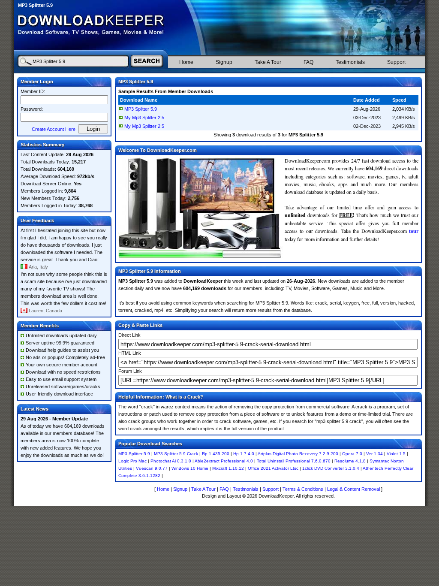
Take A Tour (268, 62)
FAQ (308, 62)
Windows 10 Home (189, 468)
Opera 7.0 (352, 453)
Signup (224, 62)
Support (396, 62)
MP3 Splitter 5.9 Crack (176, 453)
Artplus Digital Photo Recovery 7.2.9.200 (298, 453)
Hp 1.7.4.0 (243, 453)
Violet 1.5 (396, 453)
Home (186, 62)
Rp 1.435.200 (215, 453)
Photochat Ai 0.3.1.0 (170, 461)
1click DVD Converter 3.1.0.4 (330, 468)
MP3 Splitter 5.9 (140, 109)
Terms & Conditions (303, 489)
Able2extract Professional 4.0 (224, 461)
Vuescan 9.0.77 (152, 468)
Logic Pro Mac (132, 461)
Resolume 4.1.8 (350, 461)
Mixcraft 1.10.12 (228, 468)
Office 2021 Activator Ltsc (273, 468)
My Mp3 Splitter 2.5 (144, 117)
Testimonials (350, 62)
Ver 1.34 (374, 453)
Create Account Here (53, 129)
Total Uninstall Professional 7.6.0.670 (294, 461)
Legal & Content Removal (353, 489)
